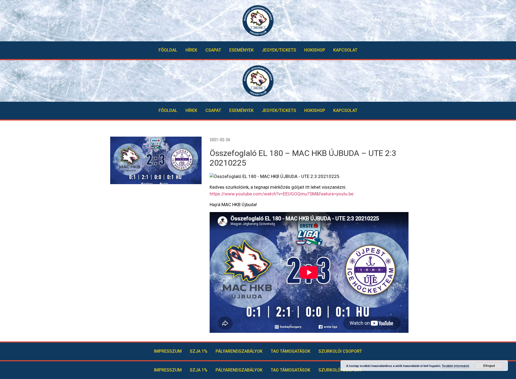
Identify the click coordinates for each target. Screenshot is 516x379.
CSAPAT (213, 50)
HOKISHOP (314, 50)
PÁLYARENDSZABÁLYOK (239, 351)
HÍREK (191, 50)
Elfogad (489, 365)
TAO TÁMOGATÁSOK (290, 351)
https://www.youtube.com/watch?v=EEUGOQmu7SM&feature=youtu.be (281, 193)
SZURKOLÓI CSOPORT (340, 351)
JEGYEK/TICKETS (279, 50)
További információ (455, 366)
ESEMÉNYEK (241, 50)
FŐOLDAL (168, 50)
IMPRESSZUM (168, 351)
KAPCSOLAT (345, 50)
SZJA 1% (198, 351)
